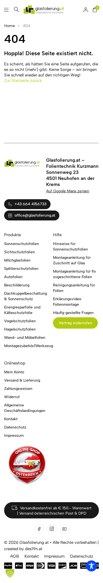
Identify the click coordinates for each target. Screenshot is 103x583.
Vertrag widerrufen (75, 323)
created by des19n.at (23, 548)
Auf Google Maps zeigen (67, 191)
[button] (10, 573)
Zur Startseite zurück (23, 80)
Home (9, 25)
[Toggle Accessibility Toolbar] (91, 566)
